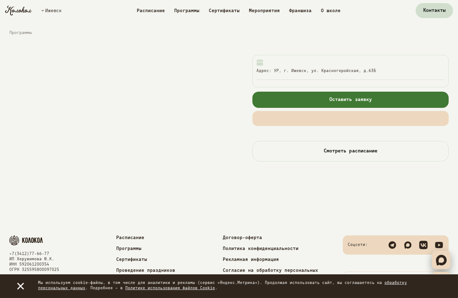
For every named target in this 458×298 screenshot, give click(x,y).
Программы (186, 10)
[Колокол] (18, 11)
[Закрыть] (20, 286)
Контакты (434, 10)
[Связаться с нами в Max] (408, 245)
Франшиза (300, 10)
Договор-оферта (242, 237)
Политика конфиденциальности (260, 248)
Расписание (151, 10)
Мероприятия (264, 10)
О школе (331, 10)
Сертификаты (224, 10)
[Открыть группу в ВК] (423, 245)
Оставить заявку (350, 99)
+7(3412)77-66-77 (29, 254)
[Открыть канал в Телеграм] (392, 245)
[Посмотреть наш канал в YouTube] (439, 245)
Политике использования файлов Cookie (170, 288)
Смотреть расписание (350, 151)
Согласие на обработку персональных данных (270, 272)
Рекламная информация (251, 259)
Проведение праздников (145, 270)
